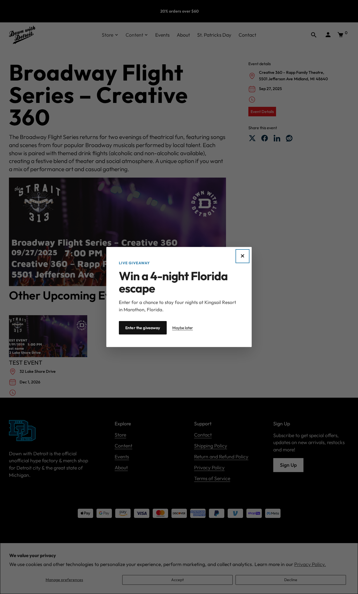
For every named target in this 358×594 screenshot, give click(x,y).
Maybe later (182, 327)
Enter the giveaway (142, 327)
